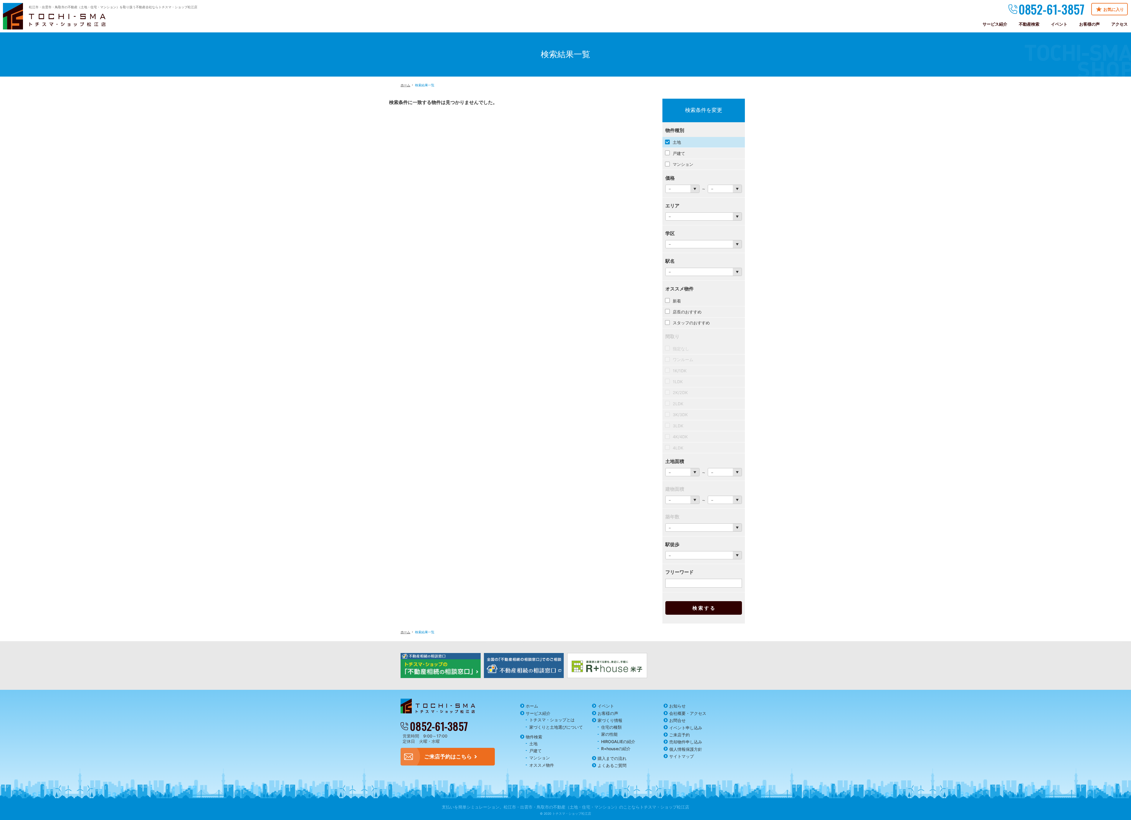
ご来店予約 (679, 734)
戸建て (535, 750)
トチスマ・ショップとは (552, 719)
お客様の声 (608, 713)
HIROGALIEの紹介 (618, 741)
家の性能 (609, 734)
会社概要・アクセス (687, 713)
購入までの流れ (612, 758)
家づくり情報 (610, 720)
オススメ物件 (541, 765)
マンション (539, 757)
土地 (533, 743)
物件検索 (534, 736)
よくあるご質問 (612, 765)
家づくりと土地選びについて (556, 727)
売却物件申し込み (685, 741)
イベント (606, 705)
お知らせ (677, 705)
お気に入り (1113, 9)
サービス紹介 (538, 713)
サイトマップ (681, 756)
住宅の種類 (611, 727)
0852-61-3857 (1052, 9)
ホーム (532, 705)
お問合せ (677, 720)
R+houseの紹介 (616, 748)
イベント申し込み (685, 727)
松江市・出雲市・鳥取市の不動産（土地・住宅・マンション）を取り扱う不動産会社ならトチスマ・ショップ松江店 (113, 7)
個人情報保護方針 (685, 749)
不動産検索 (1029, 24)
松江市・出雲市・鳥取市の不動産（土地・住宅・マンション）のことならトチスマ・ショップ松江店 (596, 806)
